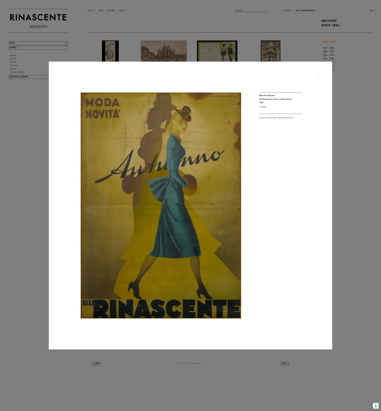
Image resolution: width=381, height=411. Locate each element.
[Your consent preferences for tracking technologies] (376, 406)
